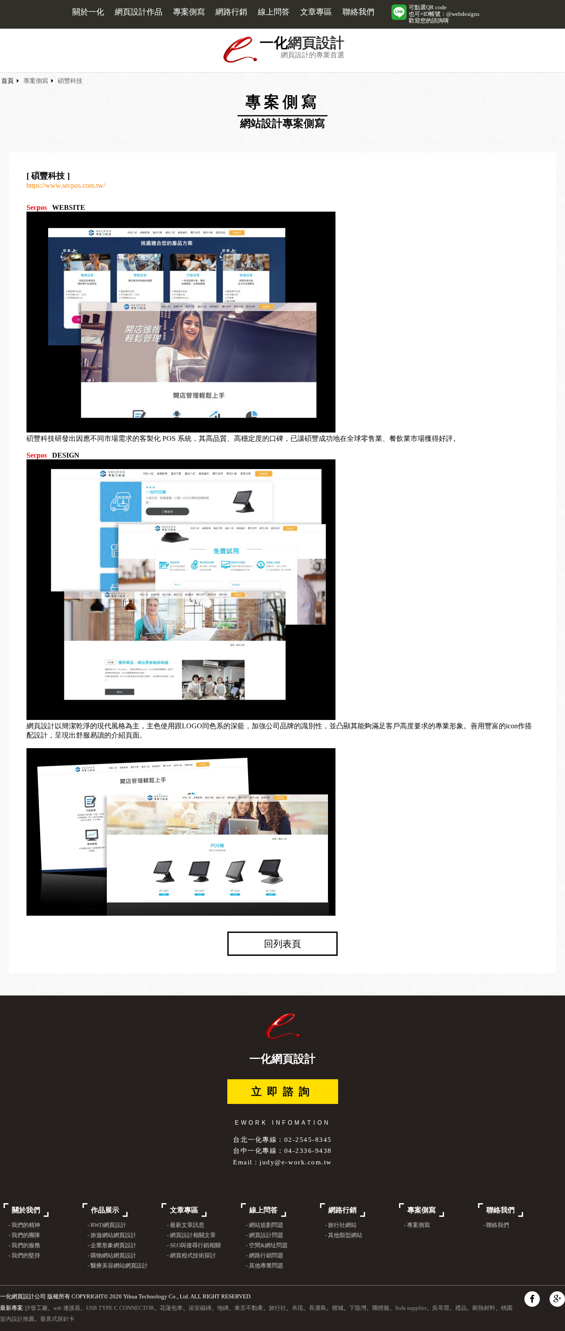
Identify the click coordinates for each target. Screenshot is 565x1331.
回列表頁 (282, 944)
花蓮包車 (171, 1308)
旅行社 (277, 1308)
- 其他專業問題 (264, 1266)
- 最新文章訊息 (185, 1225)
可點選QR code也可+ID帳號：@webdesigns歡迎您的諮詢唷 (444, 14)
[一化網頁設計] (240, 61)
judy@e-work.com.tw (295, 1162)
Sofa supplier (410, 1308)
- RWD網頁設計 (106, 1225)
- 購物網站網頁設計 (111, 1256)
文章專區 (316, 11)
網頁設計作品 (138, 11)
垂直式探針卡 (57, 1319)
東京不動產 (248, 1308)
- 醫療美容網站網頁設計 (117, 1266)
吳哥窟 (440, 1308)
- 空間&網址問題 (267, 1245)
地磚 (223, 1308)
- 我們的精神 (24, 1225)
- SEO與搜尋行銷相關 (193, 1245)
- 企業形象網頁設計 (111, 1245)
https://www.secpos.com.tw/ (65, 185)
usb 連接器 (66, 1308)
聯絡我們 (358, 11)
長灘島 (317, 1308)
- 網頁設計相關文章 (191, 1235)
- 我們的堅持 (24, 1256)
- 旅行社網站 (341, 1225)
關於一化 (88, 11)
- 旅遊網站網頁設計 (111, 1235)
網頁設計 (316, 43)
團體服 (380, 1308)
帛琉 (297, 1308)
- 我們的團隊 (24, 1235)
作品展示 (105, 1210)
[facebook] (532, 1299)
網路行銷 (231, 11)
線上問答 (274, 11)
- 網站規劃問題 (264, 1225)
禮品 (461, 1308)
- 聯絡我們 (496, 1225)
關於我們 (26, 1210)
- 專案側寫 (417, 1225)
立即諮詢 (283, 1091)
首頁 (7, 81)
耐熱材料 (483, 1308)
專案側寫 (189, 11)
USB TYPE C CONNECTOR (120, 1308)
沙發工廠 (36, 1308)
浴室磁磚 (199, 1308)
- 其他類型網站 (343, 1235)
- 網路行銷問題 (264, 1256)
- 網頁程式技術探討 (191, 1256)
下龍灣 (357, 1308)
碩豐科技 (70, 81)
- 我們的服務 (24, 1245)
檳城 (337, 1308)
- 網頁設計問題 (264, 1235)
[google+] (557, 1299)
